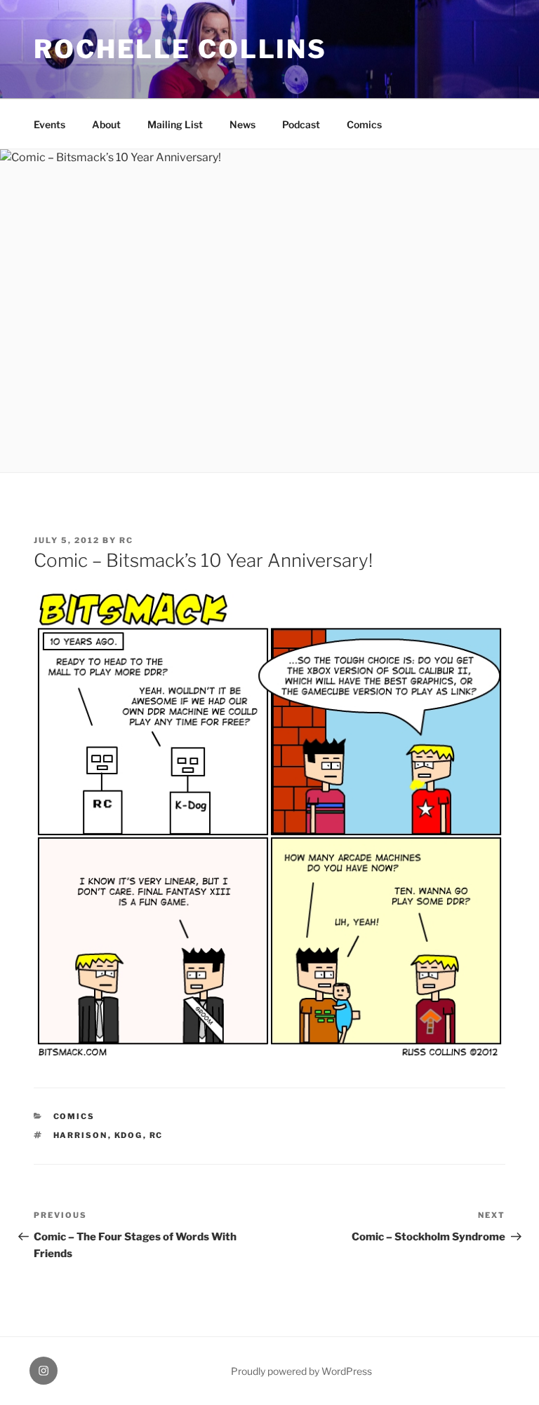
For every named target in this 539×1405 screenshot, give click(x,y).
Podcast (301, 124)
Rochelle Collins (180, 49)
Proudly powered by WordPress (301, 1371)
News (242, 124)
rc (126, 540)
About (106, 124)
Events (49, 124)
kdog (128, 1135)
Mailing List (175, 124)
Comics (364, 124)
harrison (80, 1135)
